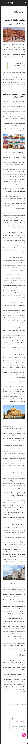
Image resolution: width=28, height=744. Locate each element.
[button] (5, 12)
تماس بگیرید (20, 68)
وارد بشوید (13, 704)
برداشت (5, 689)
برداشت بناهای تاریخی (20, 101)
